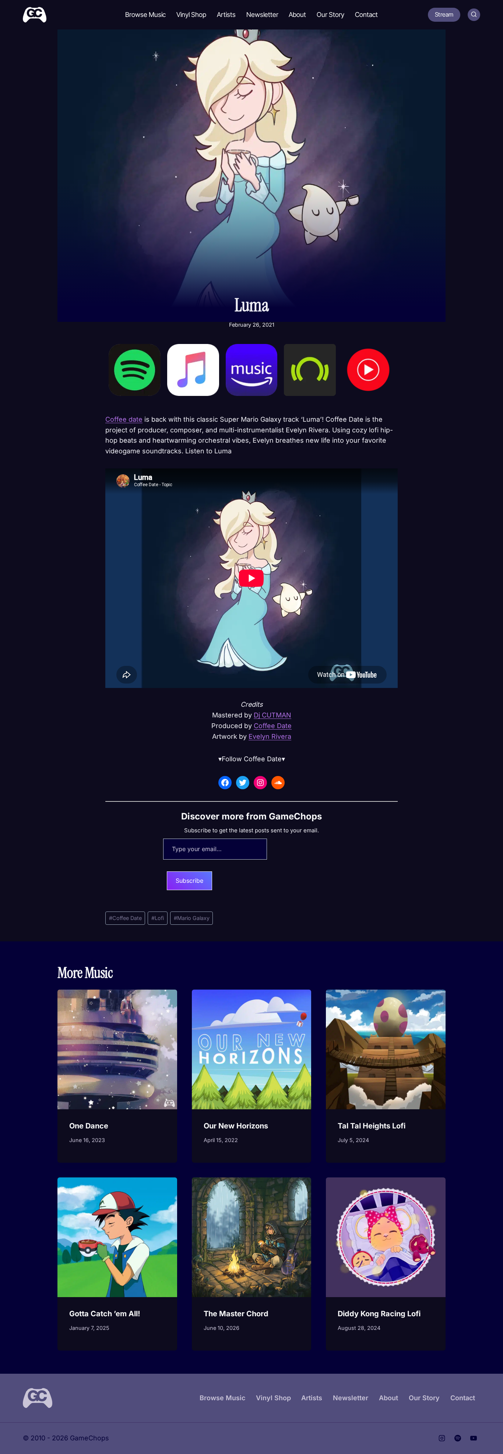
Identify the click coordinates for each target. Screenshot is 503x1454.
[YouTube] (473, 1438)
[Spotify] (457, 1438)
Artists (226, 14)
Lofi (157, 918)
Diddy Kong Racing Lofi (379, 1313)
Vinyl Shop (191, 14)
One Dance (88, 1125)
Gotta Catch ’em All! (104, 1313)
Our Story (330, 14)
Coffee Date (273, 726)
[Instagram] (442, 1438)
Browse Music (145, 14)
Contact (366, 14)
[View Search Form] (474, 14)
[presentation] (117, 1049)
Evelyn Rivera (270, 736)
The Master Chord (236, 1313)
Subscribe (189, 880)
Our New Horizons (236, 1125)
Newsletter (262, 14)
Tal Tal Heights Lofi (371, 1125)
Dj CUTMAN (272, 715)
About (297, 14)
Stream (444, 14)
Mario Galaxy (192, 918)
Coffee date (124, 419)
